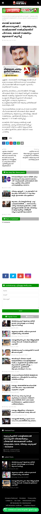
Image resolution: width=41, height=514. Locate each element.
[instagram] (28, 276)
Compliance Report (29, 505)
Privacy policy (32, 498)
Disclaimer (22, 498)
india (8, 16)
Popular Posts (12, 317)
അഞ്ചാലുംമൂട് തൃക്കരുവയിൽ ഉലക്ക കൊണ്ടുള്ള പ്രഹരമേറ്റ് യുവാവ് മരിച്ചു (23, 323)
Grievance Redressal (11, 498)
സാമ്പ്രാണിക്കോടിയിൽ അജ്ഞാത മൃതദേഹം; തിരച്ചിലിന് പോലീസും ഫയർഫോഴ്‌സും (25, 377)
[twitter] (13, 276)
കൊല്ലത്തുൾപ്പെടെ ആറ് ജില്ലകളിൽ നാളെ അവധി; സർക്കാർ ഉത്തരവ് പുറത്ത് (25, 342)
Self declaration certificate (14, 505)
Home (4, 16)
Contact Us (9, 501)
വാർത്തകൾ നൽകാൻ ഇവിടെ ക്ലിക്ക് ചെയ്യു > (23, 510)
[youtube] (20, 276)
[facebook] (5, 276)
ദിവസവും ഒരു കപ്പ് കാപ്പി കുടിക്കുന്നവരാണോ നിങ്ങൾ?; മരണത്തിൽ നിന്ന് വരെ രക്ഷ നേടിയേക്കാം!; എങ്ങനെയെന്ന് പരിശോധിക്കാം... (23, 400)
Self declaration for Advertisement (20, 503)
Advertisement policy (28, 501)
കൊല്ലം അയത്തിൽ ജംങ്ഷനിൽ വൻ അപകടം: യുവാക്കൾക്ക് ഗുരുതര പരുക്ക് (24, 388)
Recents (31, 317)
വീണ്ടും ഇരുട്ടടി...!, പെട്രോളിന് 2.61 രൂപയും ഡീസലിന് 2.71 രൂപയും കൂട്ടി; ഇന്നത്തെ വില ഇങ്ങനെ (24, 193)
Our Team (17, 501)
